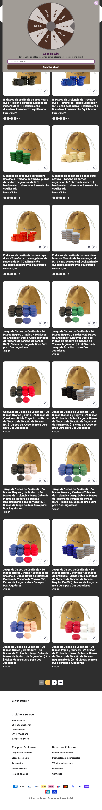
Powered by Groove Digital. (60, 798)
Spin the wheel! (51, 67)
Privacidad (57, 768)
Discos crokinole (20, 758)
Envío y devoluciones (62, 752)
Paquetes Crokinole (22, 752)
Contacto (57, 773)
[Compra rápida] (45, 91)
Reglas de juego (20, 773)
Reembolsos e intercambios (66, 758)
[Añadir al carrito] (45, 323)
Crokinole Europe (38, 798)
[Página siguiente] (60, 682)
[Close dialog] (96, 3)
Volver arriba (19, 700)
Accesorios (17, 763)
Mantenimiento (19, 768)
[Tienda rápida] (40, 91)
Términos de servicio (62, 763)
